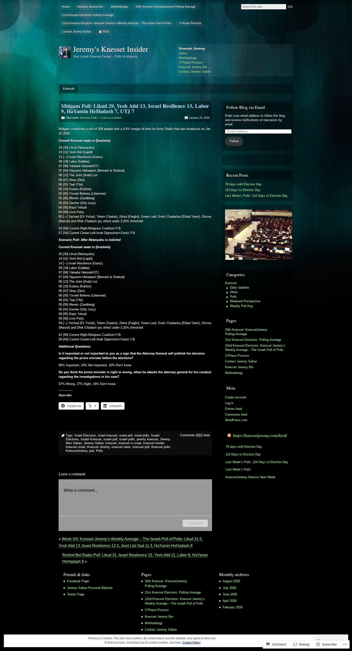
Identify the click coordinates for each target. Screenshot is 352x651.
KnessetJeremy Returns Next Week (250, 477)
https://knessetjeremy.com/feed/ (260, 435)
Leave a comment (111, 117)
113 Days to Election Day (242, 190)
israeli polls (127, 439)
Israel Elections (85, 435)
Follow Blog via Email (245, 107)
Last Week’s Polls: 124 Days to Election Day (256, 196)
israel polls (141, 435)
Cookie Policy (191, 642)
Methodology (119, 6)
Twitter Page (75, 594)
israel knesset (107, 435)
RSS (106, 31)
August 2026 (231, 581)
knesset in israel (130, 443)
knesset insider (153, 443)
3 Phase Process (190, 23)
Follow (234, 141)
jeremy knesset (147, 439)
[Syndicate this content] (229, 435)
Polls (94, 117)
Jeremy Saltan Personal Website (90, 588)
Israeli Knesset (91, 439)
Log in (229, 403)
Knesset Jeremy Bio (90, 6)
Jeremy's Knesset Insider (110, 49)
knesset (111, 443)
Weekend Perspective (245, 301)
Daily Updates (239, 287)
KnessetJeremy (76, 451)
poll (91, 451)
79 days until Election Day (243, 184)
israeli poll (110, 439)
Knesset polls (160, 447)
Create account (235, 397)
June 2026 (230, 594)
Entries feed (233, 409)
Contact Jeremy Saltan (76, 31)
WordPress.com (236, 420)
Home (66, 6)
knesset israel (75, 447)
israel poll (125, 435)
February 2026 (233, 607)
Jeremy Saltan (94, 443)
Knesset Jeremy (98, 447)
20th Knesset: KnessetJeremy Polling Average (166, 6)
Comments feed (195, 435)
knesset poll (141, 447)
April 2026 (230, 601)
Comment (195, 523)
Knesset (68, 88)
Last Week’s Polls (238, 469)
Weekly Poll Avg (241, 306)
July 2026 (229, 588)
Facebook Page (78, 581)
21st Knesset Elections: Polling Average (88, 15)
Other (234, 292)
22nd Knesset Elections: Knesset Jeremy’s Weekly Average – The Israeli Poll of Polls (116, 23)
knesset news (121, 447)
